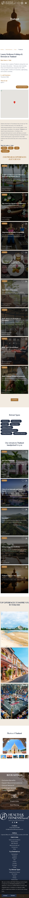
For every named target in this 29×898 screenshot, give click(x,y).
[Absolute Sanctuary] (14, 464)
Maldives (14, 858)
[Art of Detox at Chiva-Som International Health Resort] (14, 265)
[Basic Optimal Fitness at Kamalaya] (14, 380)
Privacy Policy (14, 841)
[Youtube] (16, 822)
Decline (13, 895)
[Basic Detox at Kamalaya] (14, 351)
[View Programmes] (26, 452)
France (14, 861)
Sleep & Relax (14, 424)
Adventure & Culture (14, 872)
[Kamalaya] (14, 521)
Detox (14, 876)
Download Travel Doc (22, 86)
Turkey (14, 867)
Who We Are (14, 843)
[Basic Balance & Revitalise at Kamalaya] (14, 322)
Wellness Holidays (6, 427)
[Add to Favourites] (22, 166)
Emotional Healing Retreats (9, 430)
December (5, 151)
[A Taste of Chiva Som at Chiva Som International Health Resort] (14, 178)
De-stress (4, 424)
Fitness (14, 877)
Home (2, 49)
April (11, 148)
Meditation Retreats (20, 433)
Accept (5, 895)
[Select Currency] (22, 2)
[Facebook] (12, 822)
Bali (14, 859)
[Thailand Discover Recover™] (14, 579)
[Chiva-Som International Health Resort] (14, 493)
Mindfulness (5, 421)
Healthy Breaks (16, 421)
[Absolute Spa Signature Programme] (14, 207)
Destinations (9, 49)
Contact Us (14, 847)
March (4, 148)
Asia (15, 49)
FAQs (14, 849)
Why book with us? (14, 845)
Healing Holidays (6, 433)
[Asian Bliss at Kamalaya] (14, 293)
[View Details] (26, 166)
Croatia (15, 863)
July (17, 148)
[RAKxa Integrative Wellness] (14, 550)
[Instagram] (14, 822)
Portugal (14, 865)
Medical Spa (14, 879)
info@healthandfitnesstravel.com (14, 829)
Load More (14, 399)
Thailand (4, 165)
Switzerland (14, 854)
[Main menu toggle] (26, 3)
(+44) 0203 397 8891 (14, 827)
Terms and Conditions (14, 839)
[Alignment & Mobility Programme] (14, 236)
